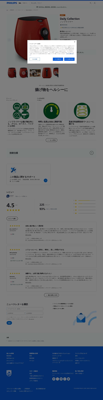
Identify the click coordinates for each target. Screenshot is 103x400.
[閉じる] (74, 42)
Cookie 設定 (34, 59)
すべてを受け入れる (69, 59)
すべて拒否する (58, 59)
